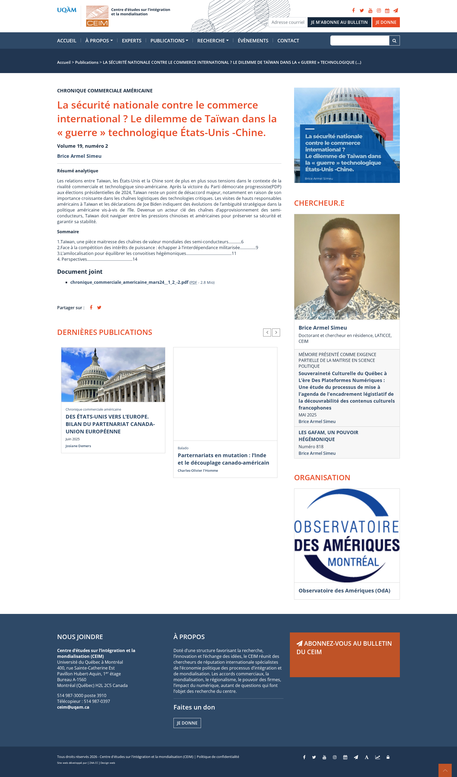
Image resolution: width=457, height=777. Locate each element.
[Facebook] (353, 11)
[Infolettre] (396, 11)
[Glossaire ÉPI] (367, 757)
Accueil (66, 40)
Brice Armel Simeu (79, 156)
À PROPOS (189, 636)
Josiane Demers (78, 445)
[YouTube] (370, 11)
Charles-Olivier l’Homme (198, 470)
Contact (288, 40)
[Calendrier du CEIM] (387, 11)
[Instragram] (335, 757)
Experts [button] (131, 40)
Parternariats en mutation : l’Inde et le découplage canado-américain (223, 459)
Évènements (253, 40)
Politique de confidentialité (218, 756)
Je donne (187, 723)
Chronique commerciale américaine (93, 409)
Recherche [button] (211, 40)
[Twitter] (362, 11)
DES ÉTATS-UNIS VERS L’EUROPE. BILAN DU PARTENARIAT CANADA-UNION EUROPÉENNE (110, 424)
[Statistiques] (377, 757)
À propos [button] (97, 40)
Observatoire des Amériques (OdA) (344, 590)
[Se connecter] (388, 757)
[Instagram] (379, 11)
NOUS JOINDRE (80, 636)
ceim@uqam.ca (73, 707)
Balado (183, 448)
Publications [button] (167, 40)
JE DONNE (386, 22)
